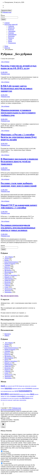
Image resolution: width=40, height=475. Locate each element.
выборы (19, 388)
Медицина (7, 270)
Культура (11, 29)
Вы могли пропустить (9, 296)
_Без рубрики (5, 62)
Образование (12, 34)
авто (24, 385)
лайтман (28, 394)
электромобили (22, 400)
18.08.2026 (4, 95)
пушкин (13, 396)
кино (13, 391)
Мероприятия (8, 272)
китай (17, 391)
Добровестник (5, 74)
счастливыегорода (5, 398)
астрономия (33, 385)
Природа (11, 38)
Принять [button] (16, 419)
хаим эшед (10, 400)
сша (10, 398)
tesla (13, 385)
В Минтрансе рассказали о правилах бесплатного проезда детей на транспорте (19, 161)
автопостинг (28, 385)
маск (32, 394)
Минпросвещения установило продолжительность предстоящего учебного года (18, 112)
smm (6, 385)
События (11, 26)
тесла (12, 398)
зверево (23, 388)
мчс (5, 396)
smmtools (10, 385)
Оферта (6, 335)
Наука (10, 41)
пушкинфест (20, 396)
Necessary (6, 451)
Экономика (11, 31)
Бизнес (6, 260)
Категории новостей (10, 24)
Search (3, 15)
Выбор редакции (9, 263)
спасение (31, 396)
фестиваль (26, 398)
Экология (7, 290)
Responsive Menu (6, 10)
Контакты (7, 334)
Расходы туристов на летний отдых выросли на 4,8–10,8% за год (18, 67)
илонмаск (28, 388)
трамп (20, 398)
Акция (6, 258)
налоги (8, 396)
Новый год (7, 277)
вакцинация (14, 388)
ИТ (15, 385)
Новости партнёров (10, 275)
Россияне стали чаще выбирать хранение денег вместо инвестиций (18, 184)
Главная (6, 23)
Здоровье (11, 33)
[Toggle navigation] (1, 14)
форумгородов (4, 400)
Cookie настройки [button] (7, 419)
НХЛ (17, 385)
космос (5, 393)
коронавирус (25, 390)
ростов (27, 396)
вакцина (8, 388)
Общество (11, 28)
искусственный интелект (6, 391)
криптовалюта (14, 394)
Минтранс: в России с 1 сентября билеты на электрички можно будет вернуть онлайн (19, 137)
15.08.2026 (4, 168)
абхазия (20, 385)
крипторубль (23, 394)
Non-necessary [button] (5, 461)
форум (31, 398)
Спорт (10, 39)
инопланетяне (36, 388)
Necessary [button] (4, 449)
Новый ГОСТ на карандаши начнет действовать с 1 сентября (19, 206)
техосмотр (16, 398)
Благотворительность (11, 262)
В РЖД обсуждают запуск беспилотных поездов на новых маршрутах (16, 88)
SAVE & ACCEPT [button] (6, 473)
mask (3, 385)
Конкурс (7, 267)
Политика (11, 36)
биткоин (2, 388)
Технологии (12, 43)
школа (17, 400)
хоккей (14, 400)
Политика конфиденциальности (11, 409)
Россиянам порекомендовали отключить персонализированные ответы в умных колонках (18, 227)
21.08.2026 (4, 72)
